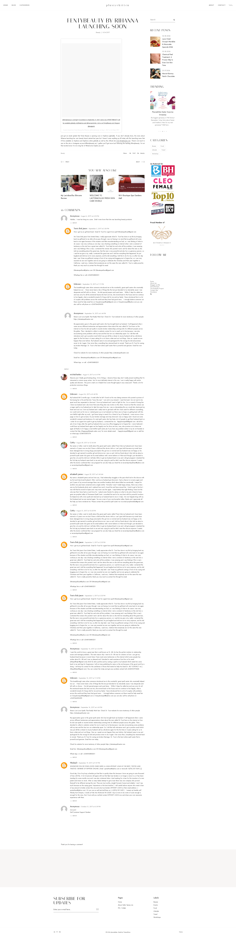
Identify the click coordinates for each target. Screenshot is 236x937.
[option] (162, 107)
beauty (98, 32)
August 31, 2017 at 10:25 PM (86, 511)
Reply (75, 223)
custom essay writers (85, 380)
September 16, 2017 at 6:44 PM (95, 313)
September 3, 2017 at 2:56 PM (99, 229)
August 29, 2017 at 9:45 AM (94, 474)
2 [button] (161, 131)
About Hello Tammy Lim (125, 905)
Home (6, 5)
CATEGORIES (25, 5)
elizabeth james (76, 474)
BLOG (14, 5)
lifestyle (154, 150)
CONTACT (222, 5)
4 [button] (164, 131)
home (152, 281)
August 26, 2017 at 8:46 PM (88, 394)
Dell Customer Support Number (80, 812)
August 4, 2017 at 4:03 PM (90, 216)
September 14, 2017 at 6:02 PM (91, 649)
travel (163, 150)
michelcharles (75, 374)
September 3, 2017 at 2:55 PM (95, 542)
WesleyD (73, 763)
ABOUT (211, 5)
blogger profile (155, 285)
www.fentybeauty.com (123, 141)
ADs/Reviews (154, 287)
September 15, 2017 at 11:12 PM (89, 678)
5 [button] (166, 131)
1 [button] (159, 131)
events (155, 905)
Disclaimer (153, 292)
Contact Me (154, 290)
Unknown (77, 284)
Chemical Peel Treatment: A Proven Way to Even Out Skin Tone (167, 59)
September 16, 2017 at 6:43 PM (91, 707)
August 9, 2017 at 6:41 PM (91, 375)
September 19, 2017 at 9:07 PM (89, 763)
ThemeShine (126, 932)
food (162, 146)
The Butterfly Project (157, 288)
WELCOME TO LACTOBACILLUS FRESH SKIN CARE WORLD (102, 198)
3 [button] (163, 131)
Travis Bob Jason (80, 228)
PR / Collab (122, 908)
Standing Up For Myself (162, 112)
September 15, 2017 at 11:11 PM (93, 284)
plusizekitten (118, 5)
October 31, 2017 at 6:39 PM (91, 807)
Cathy (72, 442)
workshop (155, 154)
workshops (157, 917)
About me (153, 283)
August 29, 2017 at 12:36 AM (86, 443)
